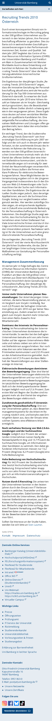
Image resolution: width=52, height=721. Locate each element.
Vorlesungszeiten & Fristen (19, 637)
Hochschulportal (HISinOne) (20, 557)
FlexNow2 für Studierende (18, 565)
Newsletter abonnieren (15, 710)
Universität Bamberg (26, 2)
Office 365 (10, 576)
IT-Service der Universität (18, 623)
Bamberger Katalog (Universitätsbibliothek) (25, 553)
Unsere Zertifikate (14, 690)
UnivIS (8, 586)
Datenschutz (33, 535)
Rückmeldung (12, 626)
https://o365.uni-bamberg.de (20, 596)
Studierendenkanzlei (16, 630)
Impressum (19, 535)
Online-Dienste (13, 579)
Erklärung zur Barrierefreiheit (17, 647)
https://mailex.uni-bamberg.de (21, 593)
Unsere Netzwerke (14, 686)
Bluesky (16, 703)
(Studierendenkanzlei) (16, 582)
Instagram (4, 703)
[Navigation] (3, 3)
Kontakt (6, 535)
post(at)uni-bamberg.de (22, 681)
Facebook (10, 703)
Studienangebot (13, 641)
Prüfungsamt (12, 619)
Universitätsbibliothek (16, 634)
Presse (8, 611)
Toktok (22, 703)
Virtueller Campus (14, 599)
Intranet (9, 572)
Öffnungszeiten (13, 615)
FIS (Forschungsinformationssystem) (24, 561)
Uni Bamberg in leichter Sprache (19, 651)
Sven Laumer (35, 524)
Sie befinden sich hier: (12, 9)
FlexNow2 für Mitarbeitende (19, 568)
